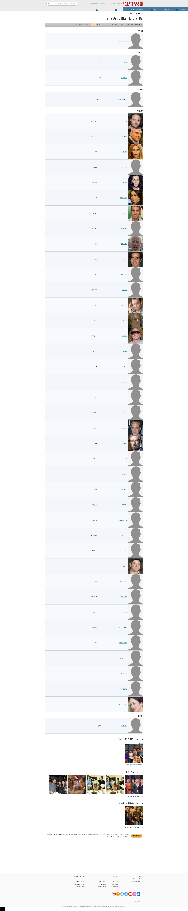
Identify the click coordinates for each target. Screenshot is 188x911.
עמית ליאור (124, 228)
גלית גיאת (124, 290)
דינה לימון (124, 535)
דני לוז (125, 551)
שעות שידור (113, 24)
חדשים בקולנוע (182, 10)
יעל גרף (125, 62)
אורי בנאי (124, 213)
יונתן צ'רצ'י (124, 612)
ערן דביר (124, 366)
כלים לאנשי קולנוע (136, 879)
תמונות (99, 24)
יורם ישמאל (124, 597)
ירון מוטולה (124, 428)
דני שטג (125, 566)
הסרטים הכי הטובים (103, 10)
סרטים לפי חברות (80, 887)
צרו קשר (138, 899)
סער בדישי (124, 274)
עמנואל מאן (124, 726)
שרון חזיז (124, 167)
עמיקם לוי (124, 351)
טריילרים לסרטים (102, 887)
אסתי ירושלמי (123, 198)
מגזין (87, 10)
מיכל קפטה (124, 382)
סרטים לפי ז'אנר (80, 881)
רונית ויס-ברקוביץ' (122, 41)
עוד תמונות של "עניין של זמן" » (133, 765)
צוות (93, 24)
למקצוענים (79, 24)
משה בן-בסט (123, 136)
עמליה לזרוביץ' (123, 627)
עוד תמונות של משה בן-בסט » (134, 827)
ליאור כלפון (124, 305)
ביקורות (87, 24)
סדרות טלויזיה (115, 887)
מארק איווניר (123, 443)
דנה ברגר (124, 152)
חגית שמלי (124, 397)
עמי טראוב (124, 505)
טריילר (105, 24)
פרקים (121, 24)
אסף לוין (125, 689)
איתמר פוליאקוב (123, 643)
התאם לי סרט (115, 881)
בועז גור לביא (123, 581)
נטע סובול (124, 413)
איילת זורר (124, 182)
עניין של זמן (139, 13)
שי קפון (125, 121)
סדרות (154, 10)
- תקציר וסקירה (134, 24)
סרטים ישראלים (121, 10)
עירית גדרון (124, 673)
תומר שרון (124, 320)
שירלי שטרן (124, 78)
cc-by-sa (78, 906)
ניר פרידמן (124, 336)
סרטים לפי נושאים (79, 884)
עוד (77, 10)
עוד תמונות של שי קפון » (135, 796)
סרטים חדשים (102, 879)
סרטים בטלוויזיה (139, 10)
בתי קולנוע (166, 10)
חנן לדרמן (124, 474)
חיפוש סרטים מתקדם (79, 879)
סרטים (116, 879)
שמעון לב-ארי (123, 658)
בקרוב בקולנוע (102, 881)
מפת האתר (138, 902)
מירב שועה (124, 459)
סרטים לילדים (103, 884)
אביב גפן (124, 259)
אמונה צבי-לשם (122, 704)
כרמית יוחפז (124, 489)
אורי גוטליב (124, 244)
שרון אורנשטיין (123, 520)
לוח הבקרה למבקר (136, 881)
